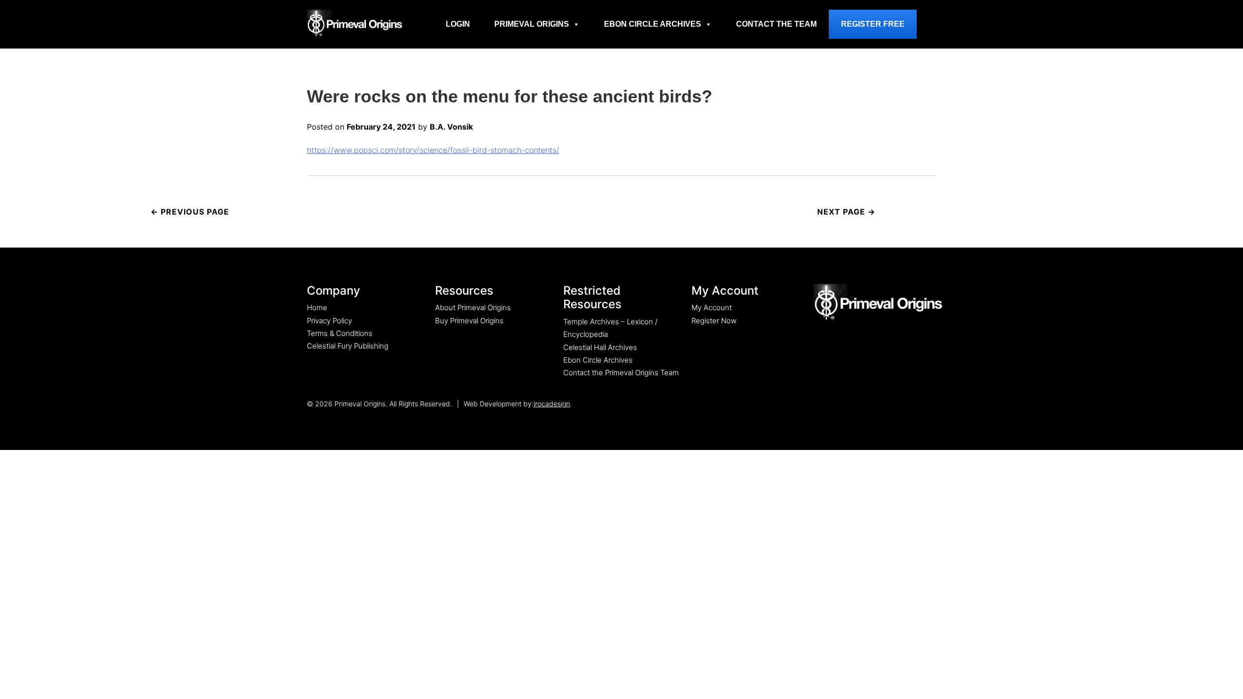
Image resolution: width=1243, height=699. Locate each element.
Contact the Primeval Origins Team (621, 372)
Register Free (873, 24)
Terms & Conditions (339, 333)
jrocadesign (552, 403)
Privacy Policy (329, 320)
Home (317, 307)
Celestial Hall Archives (600, 347)
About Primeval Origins (473, 307)
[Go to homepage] (354, 23)
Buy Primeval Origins (469, 320)
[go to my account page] (878, 302)
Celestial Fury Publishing (347, 345)
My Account (711, 307)
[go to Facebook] (906, 404)
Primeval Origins (531, 24)
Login (458, 24)
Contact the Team (776, 24)
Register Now (714, 320)
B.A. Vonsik (451, 127)
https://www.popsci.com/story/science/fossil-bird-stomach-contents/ (433, 150)
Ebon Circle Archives (652, 24)
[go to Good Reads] (926, 404)
